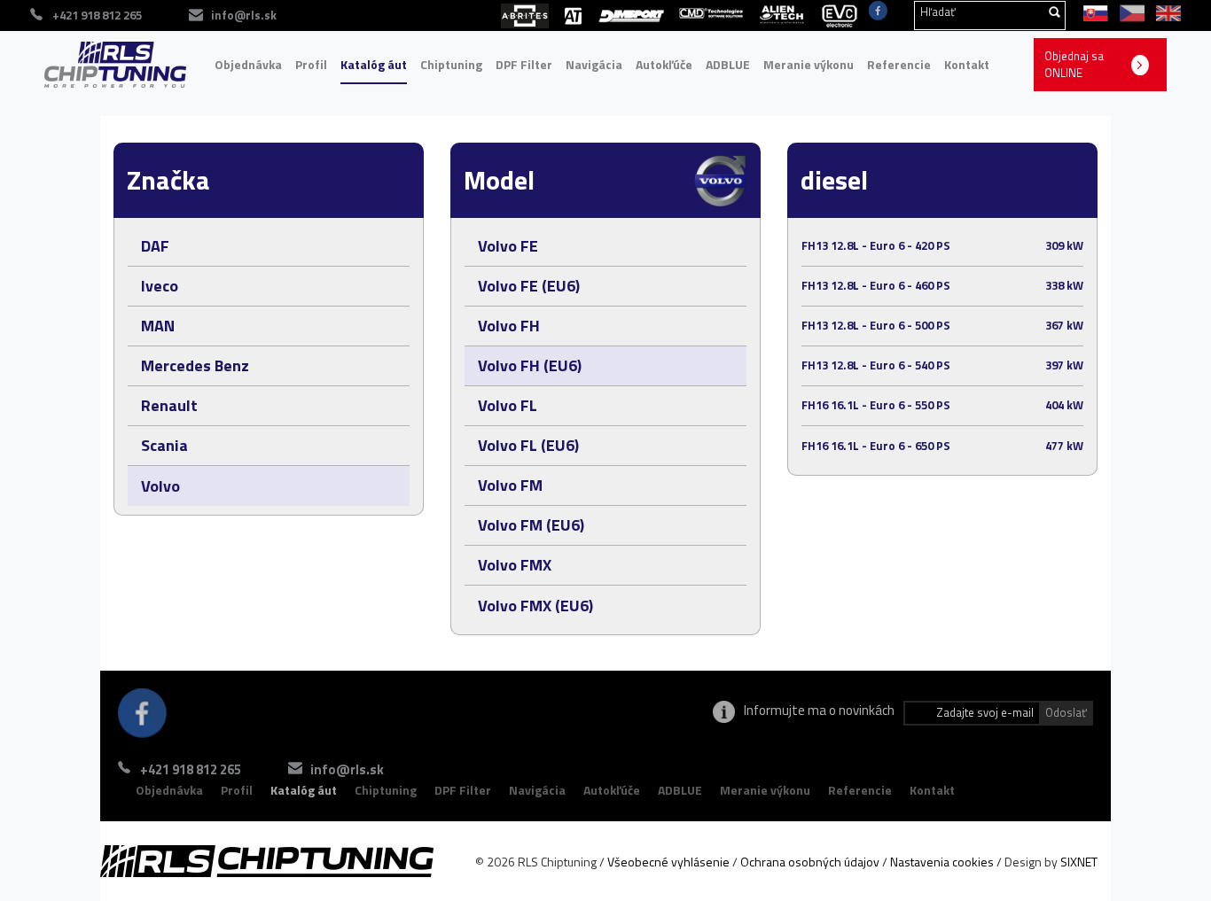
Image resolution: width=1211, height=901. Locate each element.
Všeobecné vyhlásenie (668, 861)
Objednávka (248, 64)
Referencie (899, 64)
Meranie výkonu (808, 64)
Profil (311, 64)
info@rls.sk (244, 15)
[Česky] (1129, 11)
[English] (1164, 11)
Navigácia (594, 64)
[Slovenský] (1092, 11)
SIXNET (1079, 861)
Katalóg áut (373, 64)
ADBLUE (728, 64)
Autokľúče (664, 64)
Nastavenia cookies (942, 861)
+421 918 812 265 (190, 769)
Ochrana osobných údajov (809, 861)
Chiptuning (451, 64)
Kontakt (966, 64)
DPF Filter (524, 64)
